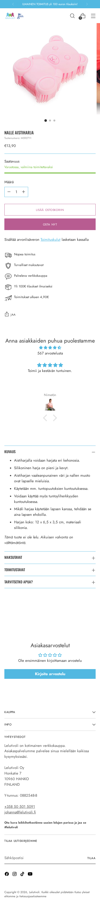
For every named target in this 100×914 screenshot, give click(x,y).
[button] (46, 417)
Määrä (9, 182)
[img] (50, 348)
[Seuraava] (87, 4)
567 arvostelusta (50, 353)
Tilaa (91, 858)
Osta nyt (50, 224)
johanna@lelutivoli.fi (20, 812)
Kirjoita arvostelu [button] (50, 674)
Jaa (13, 314)
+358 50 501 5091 (19, 806)
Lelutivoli (34, 892)
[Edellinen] (13, 4)
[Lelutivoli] (15, 15)
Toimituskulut (50, 239)
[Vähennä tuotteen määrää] (9, 192)
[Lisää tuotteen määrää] (23, 192)
